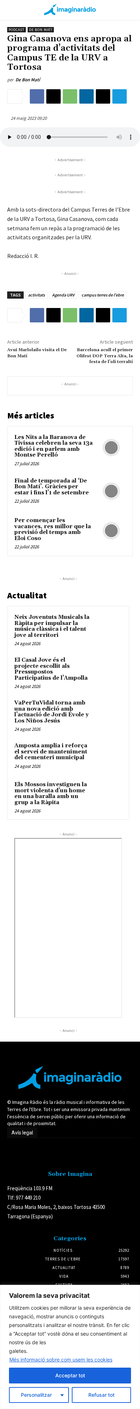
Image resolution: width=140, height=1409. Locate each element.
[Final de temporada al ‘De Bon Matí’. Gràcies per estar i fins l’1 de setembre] (111, 491)
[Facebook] (37, 96)
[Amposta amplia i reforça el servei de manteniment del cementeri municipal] (108, 756)
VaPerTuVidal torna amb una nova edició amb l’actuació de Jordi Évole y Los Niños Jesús (51, 711)
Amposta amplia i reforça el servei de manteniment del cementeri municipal (50, 751)
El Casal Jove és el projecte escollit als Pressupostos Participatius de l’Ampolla (51, 669)
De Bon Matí (40, 29)
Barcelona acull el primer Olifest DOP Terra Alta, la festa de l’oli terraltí (104, 355)
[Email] (103, 96)
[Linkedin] (86, 96)
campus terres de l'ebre (102, 295)
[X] (53, 96)
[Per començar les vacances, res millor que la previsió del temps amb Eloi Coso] (111, 530)
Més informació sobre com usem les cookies (60, 1359)
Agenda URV (63, 295)
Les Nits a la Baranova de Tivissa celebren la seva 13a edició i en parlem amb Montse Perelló (53, 446)
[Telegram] (119, 96)
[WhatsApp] (70, 96)
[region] (70, 1347)
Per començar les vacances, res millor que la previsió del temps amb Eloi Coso (52, 529)
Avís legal (22, 1133)
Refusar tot (101, 1395)
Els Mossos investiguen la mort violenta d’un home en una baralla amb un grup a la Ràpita (50, 793)
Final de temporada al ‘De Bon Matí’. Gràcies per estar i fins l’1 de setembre (51, 486)
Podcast (16, 29)
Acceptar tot (70, 1375)
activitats (36, 295)
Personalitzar (36, 1395)
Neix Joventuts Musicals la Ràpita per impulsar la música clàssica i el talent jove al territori (51, 626)
